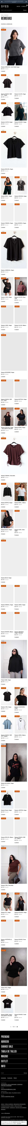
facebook (9, 1078)
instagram (3, 1078)
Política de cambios (21, 1107)
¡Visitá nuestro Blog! (7, 1096)
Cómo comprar (9, 1104)
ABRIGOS (5, 1041)
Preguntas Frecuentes (19, 1104)
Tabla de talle (18, 1105)
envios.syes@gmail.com (8, 1089)
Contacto (12, 1107)
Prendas (5, 1036)
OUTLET (4, 1061)
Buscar (25, 10)
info (3, 1066)
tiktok (15, 1078)
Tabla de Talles (9, 1051)
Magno (4, 1056)
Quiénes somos (5, 1107)
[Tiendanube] (5, 1113)
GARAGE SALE (7, 1046)
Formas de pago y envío (7, 1105)
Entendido (19, 1123)
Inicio (2, 15)
